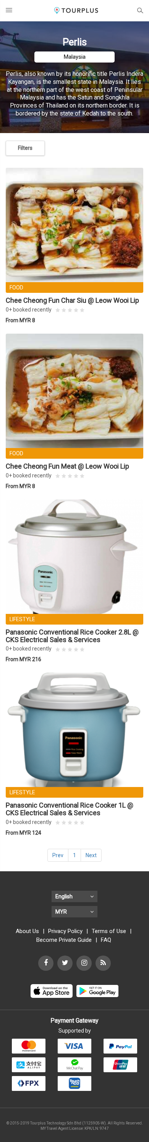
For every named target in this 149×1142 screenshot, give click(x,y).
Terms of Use (109, 931)
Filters (25, 148)
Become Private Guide (64, 939)
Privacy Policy (65, 931)
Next (91, 855)
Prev (57, 855)
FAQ (106, 939)
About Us (27, 931)
